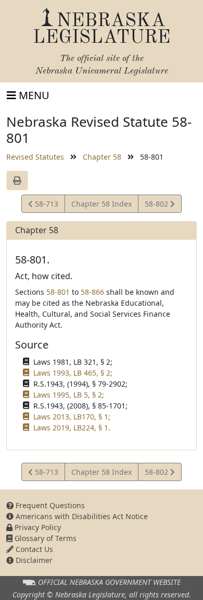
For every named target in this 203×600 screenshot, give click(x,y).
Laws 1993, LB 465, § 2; (72, 373)
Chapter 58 (102, 157)
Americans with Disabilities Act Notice (81, 516)
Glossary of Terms (44, 538)
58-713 (45, 205)
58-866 (92, 292)
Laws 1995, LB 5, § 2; (68, 395)
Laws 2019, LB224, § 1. (71, 428)
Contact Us (33, 549)
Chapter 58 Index (101, 204)
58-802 (157, 205)
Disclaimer (33, 560)
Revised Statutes (35, 157)
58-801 (58, 292)
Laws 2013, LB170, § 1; (71, 417)
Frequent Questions (49, 505)
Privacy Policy (36, 527)
